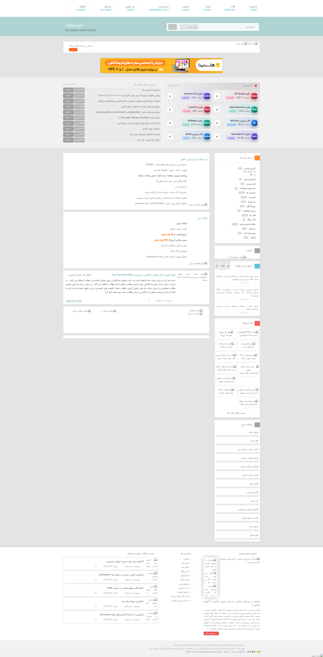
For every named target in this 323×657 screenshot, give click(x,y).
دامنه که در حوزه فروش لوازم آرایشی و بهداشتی (139, 123)
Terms (232, 645)
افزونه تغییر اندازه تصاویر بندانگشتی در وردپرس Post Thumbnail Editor (143, 275)
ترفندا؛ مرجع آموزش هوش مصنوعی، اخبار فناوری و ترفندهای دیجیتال (129, 101)
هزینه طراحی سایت (249, 458)
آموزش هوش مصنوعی (248, 509)
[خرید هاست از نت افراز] (195, 314)
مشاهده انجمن (70, 84)
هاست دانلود (191, 651)
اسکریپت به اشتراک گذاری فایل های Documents (122, 614)
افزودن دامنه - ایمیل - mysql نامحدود (170, 170)
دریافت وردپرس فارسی (180, 600)
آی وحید (226, 651)
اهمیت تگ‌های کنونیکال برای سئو (145, 134)
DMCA (214, 645)
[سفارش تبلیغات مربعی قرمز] (81, 311)
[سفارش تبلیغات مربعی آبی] (109, 311)
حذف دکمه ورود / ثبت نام (148, 140)
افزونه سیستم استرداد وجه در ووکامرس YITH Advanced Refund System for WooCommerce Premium (237, 293)
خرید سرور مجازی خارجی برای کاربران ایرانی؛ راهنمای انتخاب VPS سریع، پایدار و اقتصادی (237, 277)
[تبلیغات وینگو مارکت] (237, 257)
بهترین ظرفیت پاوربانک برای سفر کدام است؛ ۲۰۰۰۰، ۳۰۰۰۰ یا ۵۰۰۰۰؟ (129, 95)
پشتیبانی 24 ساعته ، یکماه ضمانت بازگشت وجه (166, 192)
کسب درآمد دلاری (250, 475)
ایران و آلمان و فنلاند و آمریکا (174, 245)
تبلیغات (186, 559)
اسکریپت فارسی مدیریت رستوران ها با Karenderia (121, 575)
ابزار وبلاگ (185, 571)
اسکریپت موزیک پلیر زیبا (133, 601)
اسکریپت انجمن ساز (151, 90)
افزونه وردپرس (74, 275)
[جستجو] (172, 27)
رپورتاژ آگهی (251, 206)
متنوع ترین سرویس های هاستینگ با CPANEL (166, 164)
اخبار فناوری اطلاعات (247, 188)
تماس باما (185, 567)
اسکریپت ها (251, 193)
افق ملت (254, 441)
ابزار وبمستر (251, 184)
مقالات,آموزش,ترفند (248, 224)
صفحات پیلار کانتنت (151, 129)
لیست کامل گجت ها (236, 413)
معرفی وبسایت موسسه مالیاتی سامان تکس (140, 106)
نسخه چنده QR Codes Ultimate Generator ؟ (139, 117)
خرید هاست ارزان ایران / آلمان (194, 159)
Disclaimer (241, 645)
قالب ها (253, 215)
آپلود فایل (254, 535)
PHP (251, 175)
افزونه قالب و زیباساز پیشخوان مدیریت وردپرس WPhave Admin (237, 307)
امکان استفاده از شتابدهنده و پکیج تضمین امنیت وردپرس (161, 198)
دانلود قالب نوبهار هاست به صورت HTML (125, 588)
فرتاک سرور (202, 218)
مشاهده (73, 50)
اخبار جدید (253, 484)
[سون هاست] (241, 44)
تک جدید (254, 501)
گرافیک (253, 238)
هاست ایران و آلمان (178, 229)
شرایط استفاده (183, 592)
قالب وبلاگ (251, 220)
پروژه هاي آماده (249, 233)
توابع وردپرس (183, 584)
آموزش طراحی (250, 168)
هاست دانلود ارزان (250, 518)
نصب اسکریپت (183, 588)
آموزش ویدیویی (250, 179)
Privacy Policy (223, 645)
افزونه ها (87, 275)
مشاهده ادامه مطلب (74, 300)
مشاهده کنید (210, 633)
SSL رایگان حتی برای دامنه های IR (171, 181)
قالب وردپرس (252, 492)
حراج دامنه (253, 526)
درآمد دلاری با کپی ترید (248, 449)
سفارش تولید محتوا (249, 466)
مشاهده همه (173, 85)
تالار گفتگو (185, 576)
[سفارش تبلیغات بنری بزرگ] (196, 310)
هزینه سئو (253, 432)
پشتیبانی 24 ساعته (178, 251)
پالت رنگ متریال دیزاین (180, 596)
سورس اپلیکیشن (249, 211)
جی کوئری (251, 202)
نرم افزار (252, 229)
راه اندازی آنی (181, 187)
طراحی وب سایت (238, 651)
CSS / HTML (248, 172)
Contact (207, 645)
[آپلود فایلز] (252, 44)
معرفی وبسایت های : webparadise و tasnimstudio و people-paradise (128, 112)
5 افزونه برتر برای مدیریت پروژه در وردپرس (125, 561)
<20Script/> (75, 26)
